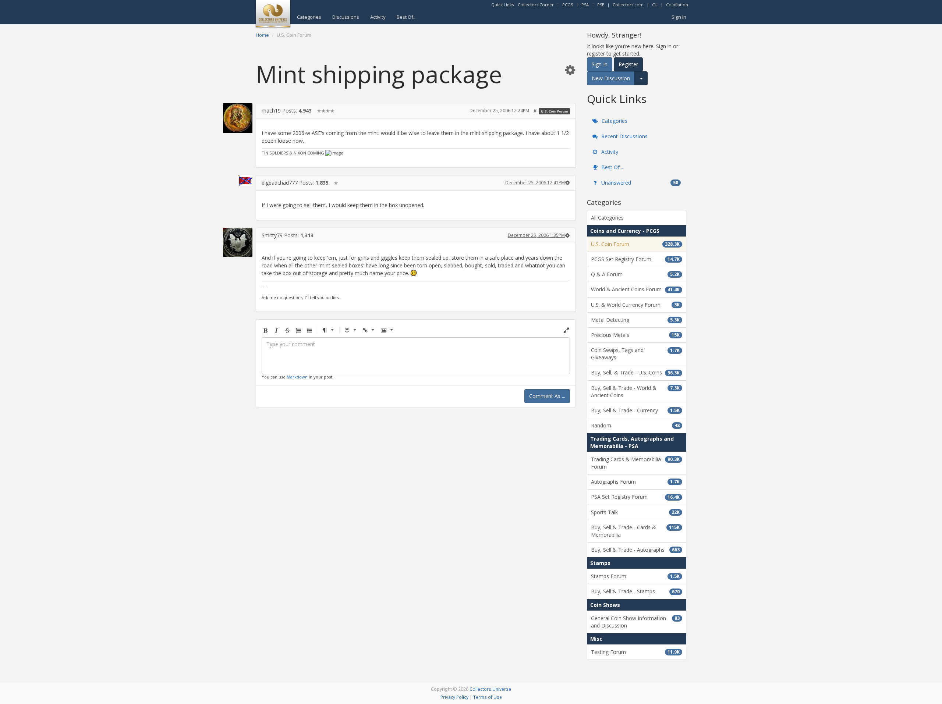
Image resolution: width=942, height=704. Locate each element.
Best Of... (407, 17)
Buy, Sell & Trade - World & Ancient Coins (635, 391)
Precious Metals (635, 334)
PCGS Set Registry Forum (635, 259)
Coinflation (677, 4)
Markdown (297, 377)
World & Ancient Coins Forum (635, 289)
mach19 (271, 110)
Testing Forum (635, 651)
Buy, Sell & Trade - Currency (635, 410)
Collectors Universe (490, 689)
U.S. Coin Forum (554, 111)
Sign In (679, 17)
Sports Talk (635, 512)
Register (628, 64)
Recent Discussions (624, 136)
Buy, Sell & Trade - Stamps (635, 591)
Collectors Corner (536, 4)
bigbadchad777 (280, 182)
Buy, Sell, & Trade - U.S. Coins (635, 372)
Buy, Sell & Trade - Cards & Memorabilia (635, 531)
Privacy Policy (454, 697)
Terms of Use (487, 697)
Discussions (345, 17)
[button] (570, 70)
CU (655, 4)
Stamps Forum (635, 576)
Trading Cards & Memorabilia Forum (635, 463)
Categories (309, 17)
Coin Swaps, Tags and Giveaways (635, 353)
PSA (585, 4)
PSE (600, 4)
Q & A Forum (635, 274)
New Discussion (611, 78)
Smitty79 (272, 235)
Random (635, 425)
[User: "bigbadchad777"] (237, 180)
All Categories (607, 217)
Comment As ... (547, 395)
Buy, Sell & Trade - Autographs (635, 549)
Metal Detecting (635, 319)
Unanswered (639, 182)
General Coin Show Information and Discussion (635, 622)
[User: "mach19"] (237, 118)
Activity (378, 17)
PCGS (567, 4)
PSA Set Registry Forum (635, 496)
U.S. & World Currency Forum (635, 304)
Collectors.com (628, 4)
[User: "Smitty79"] (237, 242)
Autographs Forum (635, 481)
